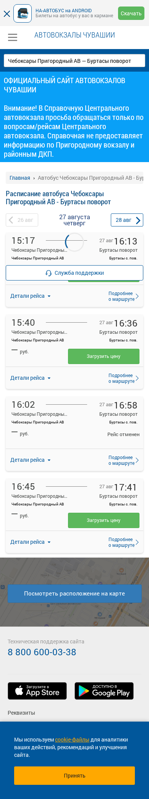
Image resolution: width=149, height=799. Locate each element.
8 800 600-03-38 (42, 652)
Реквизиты (21, 712)
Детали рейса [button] (28, 377)
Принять (75, 775)
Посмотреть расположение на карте (74, 593)
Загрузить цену (103, 356)
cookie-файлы (72, 739)
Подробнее (119, 295)
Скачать (131, 13)
